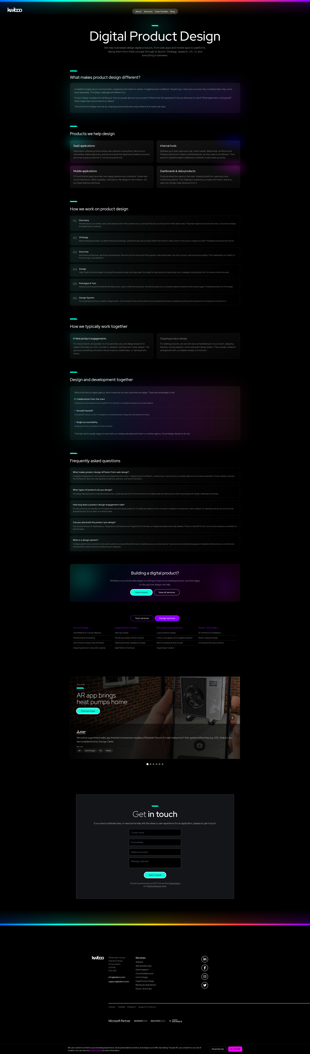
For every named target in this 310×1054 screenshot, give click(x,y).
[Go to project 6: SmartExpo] (162, 764)
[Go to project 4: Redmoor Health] (156, 764)
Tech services (142, 618)
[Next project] (232, 717)
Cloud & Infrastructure (144, 973)
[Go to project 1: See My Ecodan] (148, 764)
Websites (139, 962)
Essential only (218, 1049)
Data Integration (142, 969)
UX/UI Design (90, 751)
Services (148, 11)
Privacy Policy (174, 883)
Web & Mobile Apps (143, 966)
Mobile (108, 751)
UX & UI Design (142, 977)
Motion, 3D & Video (144, 988)
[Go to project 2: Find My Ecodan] (150, 764)
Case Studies (161, 11)
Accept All (235, 1049)
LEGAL (112, 1007)
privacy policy (95, 1050)
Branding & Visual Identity (146, 985)
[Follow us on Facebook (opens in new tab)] (205, 968)
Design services (167, 618)
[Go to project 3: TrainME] (153, 764)
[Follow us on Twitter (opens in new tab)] (205, 985)
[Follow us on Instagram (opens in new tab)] (205, 976)
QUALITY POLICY (147, 1007)
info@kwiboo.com (116, 977)
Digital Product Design (145, 981)
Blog (172, 11)
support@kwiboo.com (118, 981)
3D (101, 751)
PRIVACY (131, 1007)
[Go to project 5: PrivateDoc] (159, 764)
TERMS (121, 1007)
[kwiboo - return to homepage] (98, 958)
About (138, 11)
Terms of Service (154, 886)
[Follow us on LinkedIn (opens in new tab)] (205, 959)
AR (79, 751)
